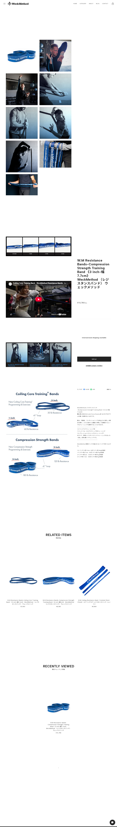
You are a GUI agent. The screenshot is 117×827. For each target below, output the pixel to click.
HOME (75, 3)
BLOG (97, 3)
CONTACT (105, 3)
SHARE (87, 390)
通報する (109, 390)
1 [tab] (58, 770)
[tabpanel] (58, 718)
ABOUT (91, 3)
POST (80, 390)
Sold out (94, 359)
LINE (93, 390)
